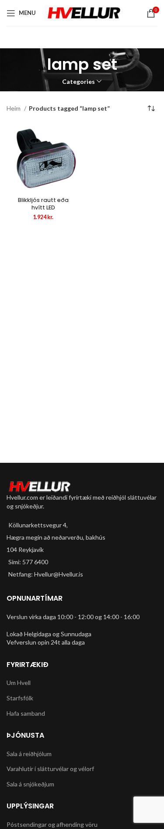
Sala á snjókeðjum (30, 784)
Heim (14, 108)
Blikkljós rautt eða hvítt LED (43, 204)
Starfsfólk (20, 698)
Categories (78, 82)
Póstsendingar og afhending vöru (52, 824)
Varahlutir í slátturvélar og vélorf (50, 768)
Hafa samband (26, 713)
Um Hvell (19, 682)
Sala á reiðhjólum (29, 753)
